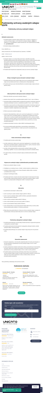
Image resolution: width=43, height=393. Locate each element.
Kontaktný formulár (36, 340)
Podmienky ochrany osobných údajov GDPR (7, 373)
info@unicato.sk (8, 54)
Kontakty (3, 379)
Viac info (35, 1)
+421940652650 (35, 336)
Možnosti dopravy (5, 371)
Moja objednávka (5, 381)
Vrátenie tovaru (5, 367)
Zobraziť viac (21, 292)
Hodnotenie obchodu (21, 266)
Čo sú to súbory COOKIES (6, 377)
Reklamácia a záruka (5, 375)
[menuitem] (6, 11)
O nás (3, 364)
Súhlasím (35, 386)
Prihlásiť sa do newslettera (11, 314)
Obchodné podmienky (6, 369)
